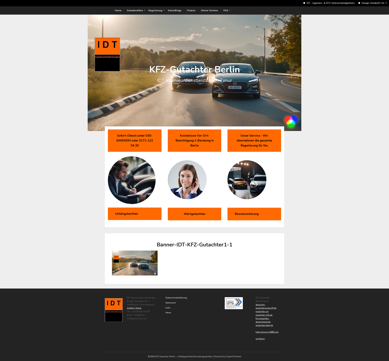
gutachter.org (262, 311)
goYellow (260, 338)
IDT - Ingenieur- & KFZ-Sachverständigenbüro (316, 3)
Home (118, 10)
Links (167, 307)
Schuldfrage (174, 10)
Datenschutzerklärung (176, 297)
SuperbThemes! (233, 356)
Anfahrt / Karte (134, 308)
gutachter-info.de (264, 315)
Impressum (170, 302)
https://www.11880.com (267, 332)
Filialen (191, 10)
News (168, 312)
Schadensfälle (135, 10)
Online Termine (209, 10)
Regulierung (155, 10)
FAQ (225, 10)
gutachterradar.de (264, 325)
